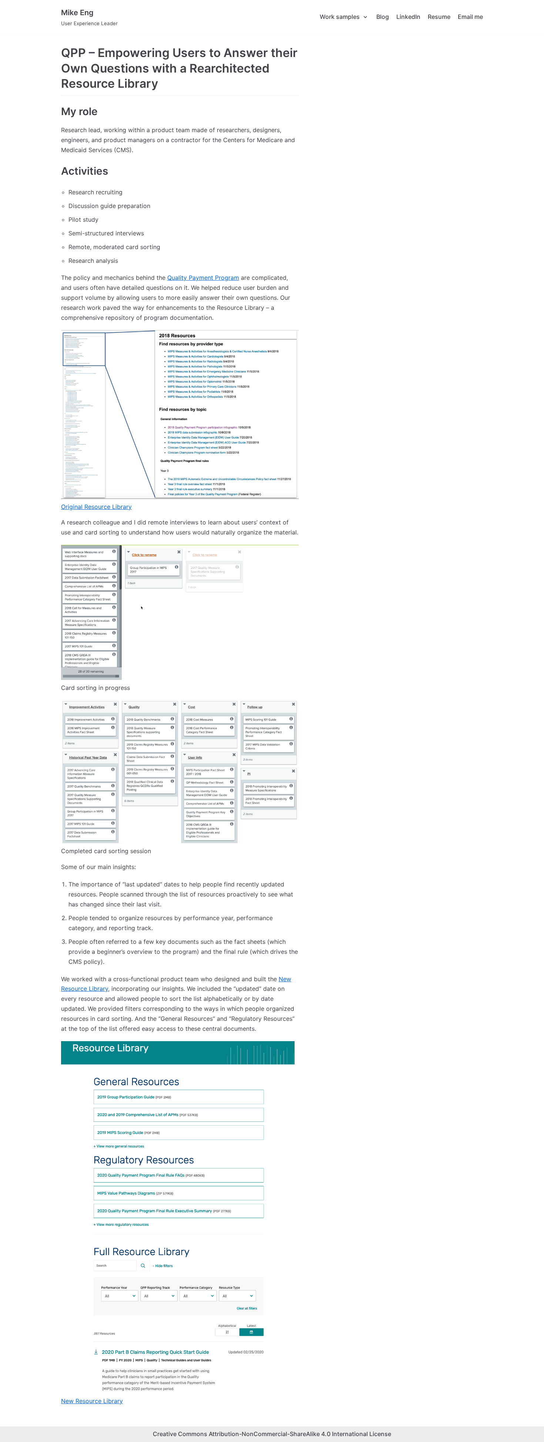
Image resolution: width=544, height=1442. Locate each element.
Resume (439, 16)
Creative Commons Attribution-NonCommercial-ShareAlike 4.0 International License (272, 1434)
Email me (470, 16)
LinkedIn (408, 16)
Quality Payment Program (203, 277)
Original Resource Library (96, 506)
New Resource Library (92, 1401)
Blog (382, 16)
